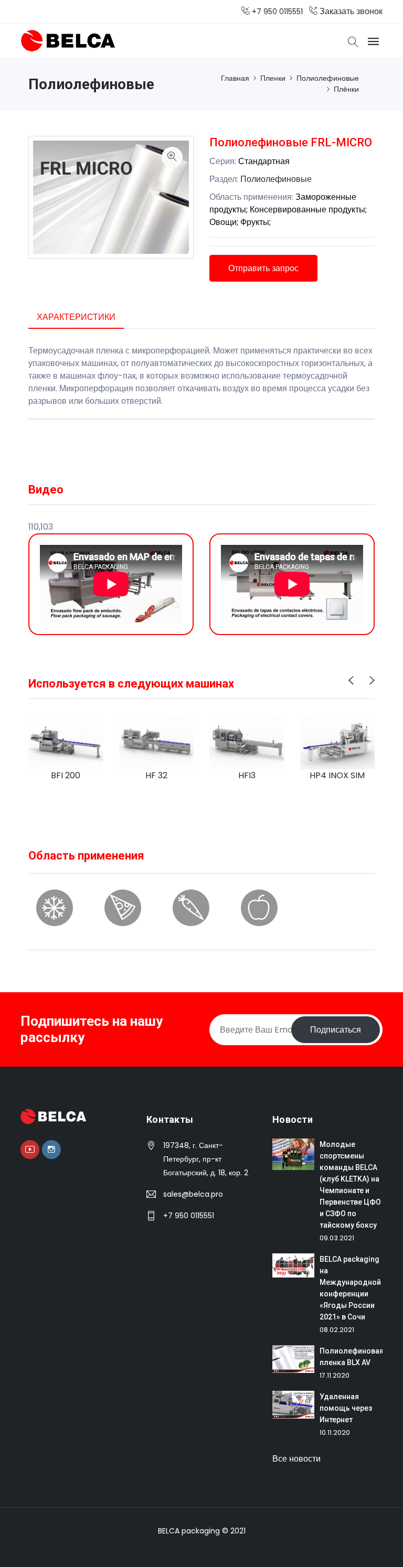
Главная (235, 78)
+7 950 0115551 (188, 1215)
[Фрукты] (259, 915)
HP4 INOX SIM (337, 775)
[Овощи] (191, 915)
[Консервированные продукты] (122, 915)
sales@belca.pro (193, 1194)
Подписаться (335, 1030)
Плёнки (346, 89)
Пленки (272, 78)
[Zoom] (172, 157)
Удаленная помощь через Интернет (346, 1408)
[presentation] (351, 681)
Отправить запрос (263, 268)
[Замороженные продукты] (54, 915)
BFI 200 (65, 775)
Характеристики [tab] (76, 317)
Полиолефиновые (327, 78)
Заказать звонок (350, 11)
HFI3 (247, 775)
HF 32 (156, 775)
